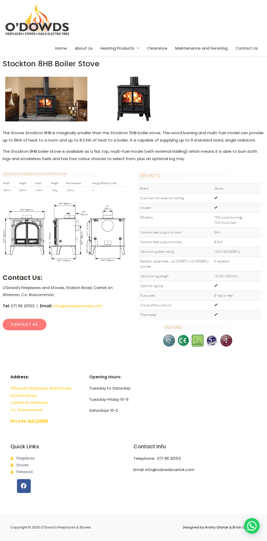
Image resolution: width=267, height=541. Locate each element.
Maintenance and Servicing (201, 48)
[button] (252, 526)
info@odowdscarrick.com (77, 306)
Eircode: (29, 421)
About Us (84, 48)
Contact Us (246, 48)
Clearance (157, 48)
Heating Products (117, 48)
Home (61, 48)
